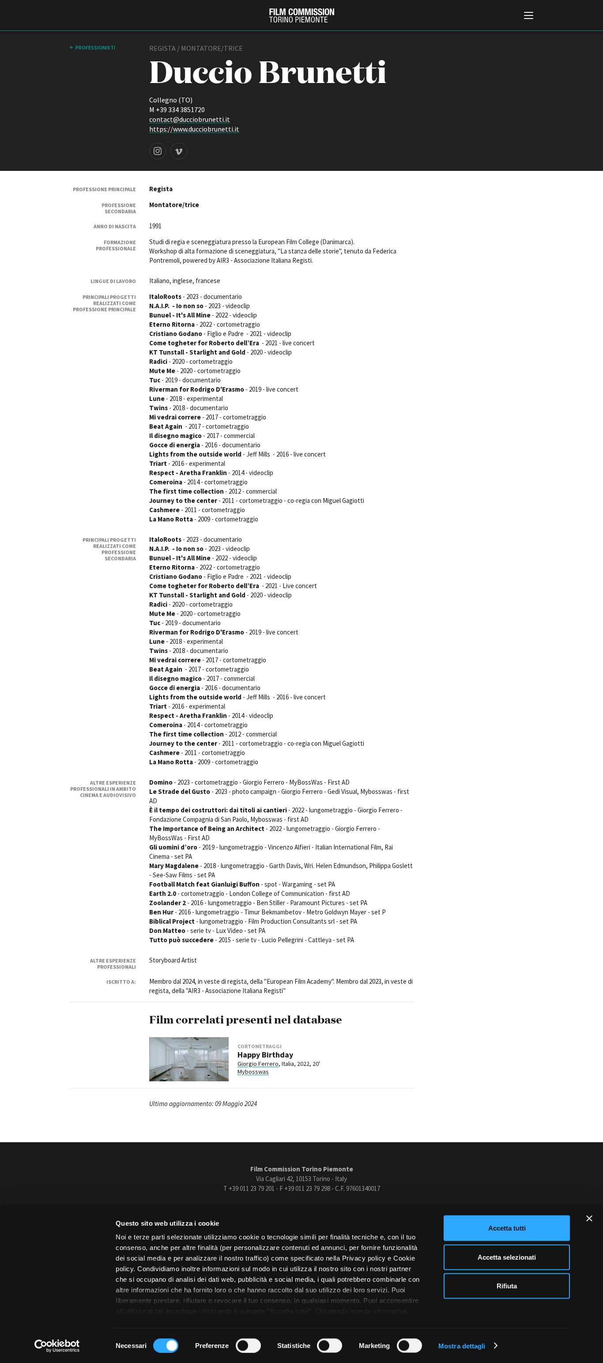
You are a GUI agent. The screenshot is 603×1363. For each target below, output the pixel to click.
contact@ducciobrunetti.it (189, 119)
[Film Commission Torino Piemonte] (301, 15)
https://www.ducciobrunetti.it (194, 129)
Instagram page (157, 151)
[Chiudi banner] (589, 1219)
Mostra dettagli (462, 1345)
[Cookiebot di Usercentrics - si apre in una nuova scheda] (57, 1345)
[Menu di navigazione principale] (528, 16)
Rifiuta (507, 1286)
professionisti (95, 47)
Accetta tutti (507, 1228)
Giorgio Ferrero (258, 1064)
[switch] (248, 1345)
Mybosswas (253, 1072)
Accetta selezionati (507, 1257)
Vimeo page (178, 151)
